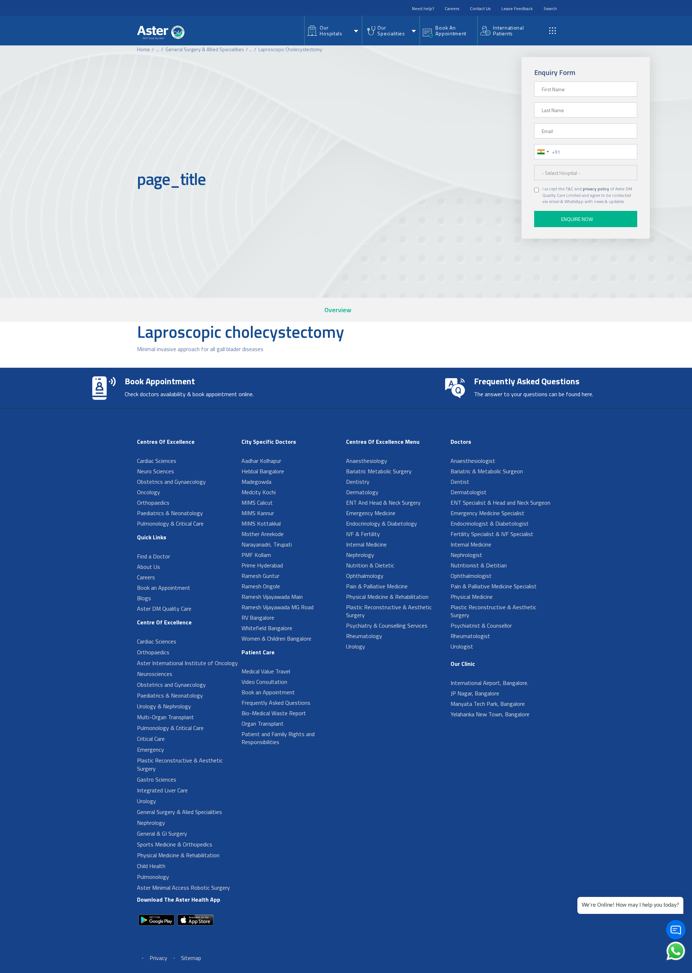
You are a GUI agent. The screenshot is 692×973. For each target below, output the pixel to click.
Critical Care (151, 738)
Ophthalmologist (471, 575)
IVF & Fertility (363, 534)
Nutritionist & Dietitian (479, 565)
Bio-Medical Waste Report (273, 713)
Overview (337, 310)
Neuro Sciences (155, 471)
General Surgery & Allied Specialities (204, 49)
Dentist (460, 481)
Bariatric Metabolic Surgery (379, 471)
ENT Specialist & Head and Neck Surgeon (500, 502)
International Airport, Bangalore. (489, 682)
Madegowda (256, 481)
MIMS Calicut (257, 502)
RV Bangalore (257, 617)
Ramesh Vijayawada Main (272, 596)
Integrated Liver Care (162, 790)
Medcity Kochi (258, 492)
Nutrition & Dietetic (370, 565)
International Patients (508, 30)
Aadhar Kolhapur (261, 460)
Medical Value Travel (265, 671)
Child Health (151, 866)
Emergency (150, 749)
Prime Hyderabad (262, 565)
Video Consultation (264, 681)
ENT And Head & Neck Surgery (383, 502)
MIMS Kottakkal (261, 523)
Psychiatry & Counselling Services (386, 625)
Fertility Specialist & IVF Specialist (492, 534)
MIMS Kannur (257, 513)
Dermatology (362, 492)
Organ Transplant (262, 723)
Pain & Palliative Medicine (377, 586)
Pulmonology (153, 876)
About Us (148, 566)
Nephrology (151, 822)
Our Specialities (391, 30)
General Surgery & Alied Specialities (179, 812)
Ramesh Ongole (260, 586)
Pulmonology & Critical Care (170, 523)
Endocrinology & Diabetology (381, 523)
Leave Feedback (517, 8)
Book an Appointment (163, 587)
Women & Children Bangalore (276, 638)
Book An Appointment (450, 30)
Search (550, 8)
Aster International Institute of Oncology (187, 663)
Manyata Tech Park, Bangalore (488, 703)
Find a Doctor (153, 556)
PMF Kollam (256, 554)
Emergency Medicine (370, 513)
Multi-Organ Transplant (165, 717)
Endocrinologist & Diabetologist (490, 523)
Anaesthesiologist (473, 460)
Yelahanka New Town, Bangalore (490, 714)
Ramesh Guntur (260, 575)
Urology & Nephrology (164, 706)
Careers (452, 8)
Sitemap (191, 958)
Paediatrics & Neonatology (170, 513)
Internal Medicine (366, 544)
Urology (146, 801)
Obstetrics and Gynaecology (171, 481)
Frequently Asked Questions (275, 702)
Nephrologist (466, 554)
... (157, 49)
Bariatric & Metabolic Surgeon (487, 471)
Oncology (148, 492)
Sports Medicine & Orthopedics (174, 844)
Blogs (144, 598)
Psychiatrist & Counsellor (481, 625)
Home (143, 49)
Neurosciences (154, 673)
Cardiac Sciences (156, 460)
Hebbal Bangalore (262, 471)
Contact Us (480, 8)
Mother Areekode (262, 534)
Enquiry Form (554, 72)
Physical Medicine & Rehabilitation (178, 855)
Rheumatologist (470, 636)
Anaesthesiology (366, 460)
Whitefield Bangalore (266, 628)
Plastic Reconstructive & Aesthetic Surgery (180, 764)
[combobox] (542, 152)
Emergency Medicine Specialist (487, 513)
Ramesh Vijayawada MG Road (277, 607)
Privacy (158, 958)
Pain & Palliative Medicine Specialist (494, 586)
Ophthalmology (364, 575)
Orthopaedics (153, 502)
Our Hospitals (331, 30)
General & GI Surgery (162, 833)
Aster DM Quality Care (164, 608)
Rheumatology (364, 636)
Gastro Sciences (156, 779)
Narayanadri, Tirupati (266, 544)
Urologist (462, 646)
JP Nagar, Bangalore (475, 693)
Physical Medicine (472, 596)
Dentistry (357, 481)
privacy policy (596, 189)
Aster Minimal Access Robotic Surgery (183, 887)
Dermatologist (469, 492)
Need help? (423, 8)
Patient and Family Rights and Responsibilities (278, 738)
